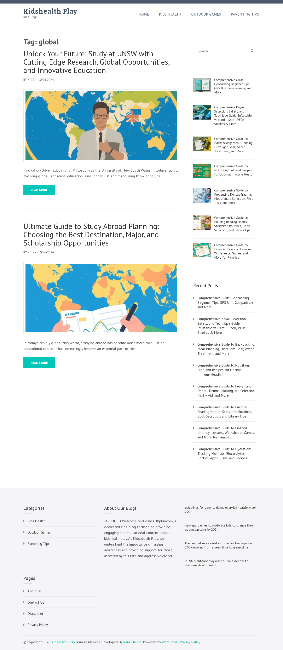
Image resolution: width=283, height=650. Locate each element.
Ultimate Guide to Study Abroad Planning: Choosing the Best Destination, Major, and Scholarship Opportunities (91, 234)
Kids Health (170, 14)
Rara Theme (132, 642)
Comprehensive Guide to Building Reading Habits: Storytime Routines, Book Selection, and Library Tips (232, 223)
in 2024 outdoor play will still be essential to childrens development (216, 563)
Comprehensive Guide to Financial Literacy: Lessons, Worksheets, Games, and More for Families (233, 251)
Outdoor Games (206, 14)
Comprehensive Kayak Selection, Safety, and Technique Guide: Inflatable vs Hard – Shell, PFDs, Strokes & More (233, 115)
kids (31, 80)
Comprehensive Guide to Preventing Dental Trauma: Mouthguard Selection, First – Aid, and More (233, 196)
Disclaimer (35, 613)
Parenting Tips (245, 14)
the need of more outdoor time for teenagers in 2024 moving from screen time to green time (218, 545)
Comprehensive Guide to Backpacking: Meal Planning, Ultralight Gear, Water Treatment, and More (233, 145)
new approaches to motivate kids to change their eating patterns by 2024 (219, 527)
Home (144, 14)
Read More (39, 190)
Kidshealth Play (50, 11)
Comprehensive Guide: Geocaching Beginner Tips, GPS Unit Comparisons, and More (233, 86)
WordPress (169, 642)
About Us (35, 591)
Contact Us (36, 602)
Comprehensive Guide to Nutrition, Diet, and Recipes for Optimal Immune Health (234, 170)
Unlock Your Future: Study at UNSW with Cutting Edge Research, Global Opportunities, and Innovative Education (96, 62)
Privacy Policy (38, 624)
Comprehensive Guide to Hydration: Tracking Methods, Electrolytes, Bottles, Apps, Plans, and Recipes (224, 453)
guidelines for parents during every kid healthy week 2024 (220, 509)
